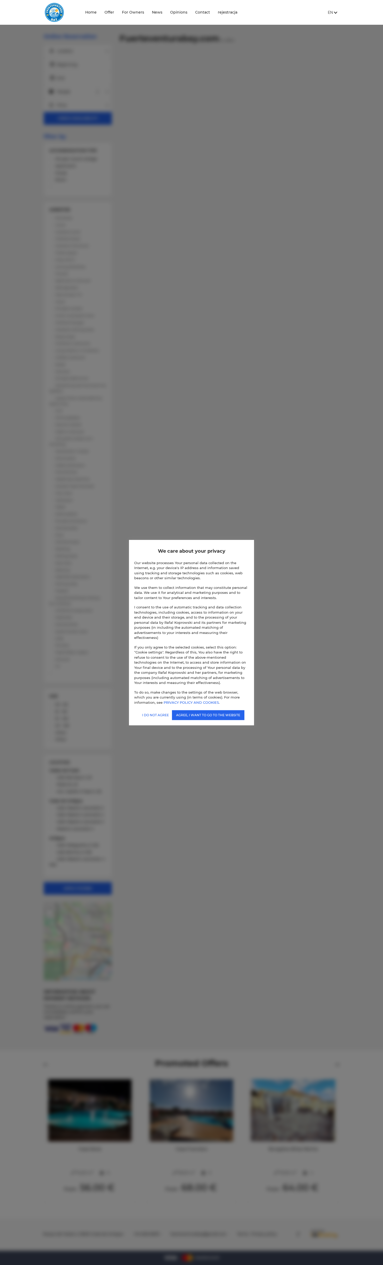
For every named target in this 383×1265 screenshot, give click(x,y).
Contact (202, 12)
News (157, 12)
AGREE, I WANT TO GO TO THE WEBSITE (208, 715)
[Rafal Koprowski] (60, 12)
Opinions (178, 12)
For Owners (133, 12)
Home (91, 12)
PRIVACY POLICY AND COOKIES (191, 702)
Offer (109, 12)
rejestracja (227, 12)
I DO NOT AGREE (155, 715)
